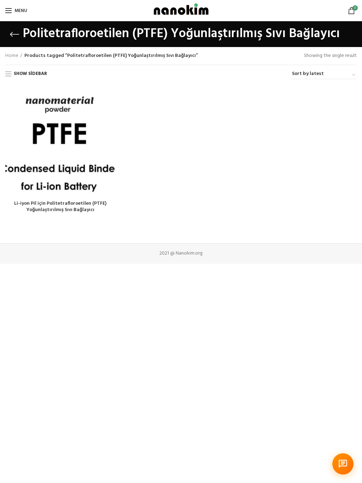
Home (11, 55)
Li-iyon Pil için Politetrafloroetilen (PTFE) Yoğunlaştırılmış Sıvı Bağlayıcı (60, 206)
